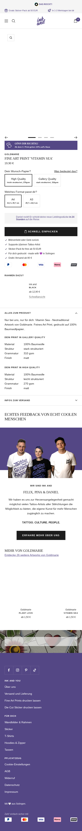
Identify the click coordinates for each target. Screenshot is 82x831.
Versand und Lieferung (18, 693)
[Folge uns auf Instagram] (17, 670)
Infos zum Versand (17, 400)
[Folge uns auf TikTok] (34, 670)
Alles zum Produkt (18, 313)
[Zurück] (6, 137)
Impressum (11, 791)
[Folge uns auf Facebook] (9, 670)
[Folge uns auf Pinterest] (26, 670)
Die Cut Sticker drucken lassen (23, 707)
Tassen (9, 749)
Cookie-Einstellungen (17, 764)
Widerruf (10, 778)
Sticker (9, 729)
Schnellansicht (37, 296)
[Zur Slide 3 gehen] (46, 137)
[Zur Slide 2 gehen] (40, 137)
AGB (7, 771)
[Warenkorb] (75, 21)
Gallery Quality (47, 180)
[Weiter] (75, 137)
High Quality (18, 180)
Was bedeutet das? (65, 171)
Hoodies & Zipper (15, 742)
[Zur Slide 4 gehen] (52, 137)
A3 (32, 201)
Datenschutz (12, 784)
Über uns (10, 686)
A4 (13, 201)
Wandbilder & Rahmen (18, 722)
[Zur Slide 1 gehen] (32, 137)
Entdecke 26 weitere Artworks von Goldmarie (32, 555)
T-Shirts (9, 735)
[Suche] (13, 21)
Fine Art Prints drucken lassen (23, 700)
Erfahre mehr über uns (41, 535)
